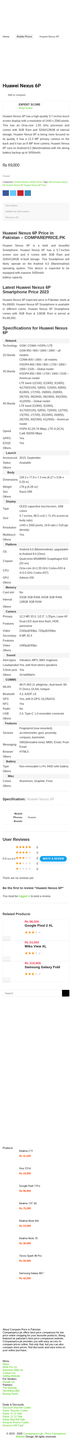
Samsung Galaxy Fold (42, 967)
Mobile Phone (24, 36)
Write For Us (10, 1366)
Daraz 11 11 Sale (12, 1413)
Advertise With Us (13, 1369)
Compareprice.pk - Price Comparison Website (41, 1435)
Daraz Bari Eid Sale (14, 1419)
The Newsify (10, 1387)
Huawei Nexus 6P (14, 185)
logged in (24, 896)
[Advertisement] (31, 1087)
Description (11, 205)
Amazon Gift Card (13, 1425)
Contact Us (9, 1372)
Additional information (17, 211)
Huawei (6, 176)
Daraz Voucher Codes (15, 1410)
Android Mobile (21, 182)
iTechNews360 (11, 1390)
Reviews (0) (12, 217)
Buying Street (10, 1393)
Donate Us (9, 1381)
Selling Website (11, 1375)
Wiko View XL (35, 946)
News (6, 1364)
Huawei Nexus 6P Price (35, 185)
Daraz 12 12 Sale (12, 1416)
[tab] (36, 205)
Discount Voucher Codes (17, 1407)
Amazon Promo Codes (16, 1422)
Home (6, 36)
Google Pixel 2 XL (39, 925)
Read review (26, 108)
